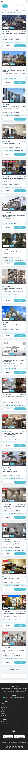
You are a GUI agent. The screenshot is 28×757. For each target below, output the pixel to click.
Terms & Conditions (5, 723)
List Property (3, 705)
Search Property (4, 707)
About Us (3, 711)
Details (8, 45)
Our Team (3, 713)
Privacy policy (4, 725)
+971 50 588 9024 (9, 697)
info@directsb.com (20, 697)
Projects (3, 709)
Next (17, 669)
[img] (14, 22)
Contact (20, 45)
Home (2, 703)
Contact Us (3, 715)
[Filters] (11, 6)
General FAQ (3, 721)
